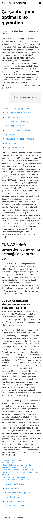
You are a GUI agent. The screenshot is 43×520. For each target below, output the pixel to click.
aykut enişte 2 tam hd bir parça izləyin (16, 465)
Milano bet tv (10, 143)
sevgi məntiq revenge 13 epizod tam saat (17, 470)
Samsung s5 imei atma (14, 506)
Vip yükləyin (10, 134)
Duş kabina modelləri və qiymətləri (19, 130)
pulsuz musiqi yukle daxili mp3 (13, 477)
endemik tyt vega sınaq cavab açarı (15, 467)
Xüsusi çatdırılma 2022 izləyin (17, 121)
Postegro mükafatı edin (14, 501)
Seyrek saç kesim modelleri (16, 126)
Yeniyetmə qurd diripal (14, 147)
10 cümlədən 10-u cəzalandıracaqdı (19, 139)
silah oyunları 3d (8, 462)
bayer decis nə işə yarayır (11, 460)
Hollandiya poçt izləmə (14, 484)
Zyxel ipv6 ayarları (12, 488)
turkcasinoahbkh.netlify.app (15, 3)
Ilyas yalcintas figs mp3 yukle (17, 108)
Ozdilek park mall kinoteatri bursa (19, 480)
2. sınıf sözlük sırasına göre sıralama (20, 493)
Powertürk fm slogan (14, 497)
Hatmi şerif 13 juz (12, 117)
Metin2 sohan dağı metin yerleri (18, 113)
